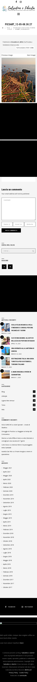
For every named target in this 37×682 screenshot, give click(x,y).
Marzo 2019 (7, 526)
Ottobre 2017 (7, 587)
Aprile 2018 (6, 564)
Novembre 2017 (8, 583)
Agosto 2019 (7, 506)
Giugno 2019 (7, 514)
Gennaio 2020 (7, 491)
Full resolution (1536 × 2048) (25, 48)
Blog (3, 392)
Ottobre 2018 (7, 541)
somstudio (23, 675)
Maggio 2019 (7, 518)
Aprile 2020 (6, 479)
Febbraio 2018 (8, 572)
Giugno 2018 (7, 556)
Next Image (31, 55)
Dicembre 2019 (8, 495)
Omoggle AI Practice (8, 431)
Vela (3, 409)
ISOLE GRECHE (7, 425)
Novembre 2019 (8, 499)
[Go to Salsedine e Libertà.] (2, 28)
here (21, 643)
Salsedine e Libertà (28, 653)
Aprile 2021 (6, 472)
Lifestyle (4, 396)
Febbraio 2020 (8, 487)
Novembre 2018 (8, 537)
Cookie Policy (23, 673)
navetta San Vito (7, 451)
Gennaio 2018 (7, 576)
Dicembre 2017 (8, 580)
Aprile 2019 (6, 522)
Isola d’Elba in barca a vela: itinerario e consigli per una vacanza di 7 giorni (22, 327)
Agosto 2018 (7, 549)
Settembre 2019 (8, 503)
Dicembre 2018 (8, 533)
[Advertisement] (18, 121)
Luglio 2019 (7, 510)
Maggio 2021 (7, 468)
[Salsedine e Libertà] (18, 9)
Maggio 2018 (7, 560)
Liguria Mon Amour (8, 401)
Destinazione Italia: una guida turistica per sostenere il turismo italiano (22, 361)
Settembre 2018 (8, 545)
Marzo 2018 (7, 568)
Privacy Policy (13, 673)
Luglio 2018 (7, 553)
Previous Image (7, 55)
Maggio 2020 (7, 476)
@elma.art (28, 670)
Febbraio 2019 (8, 529)
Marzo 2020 (7, 483)
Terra (3, 405)
